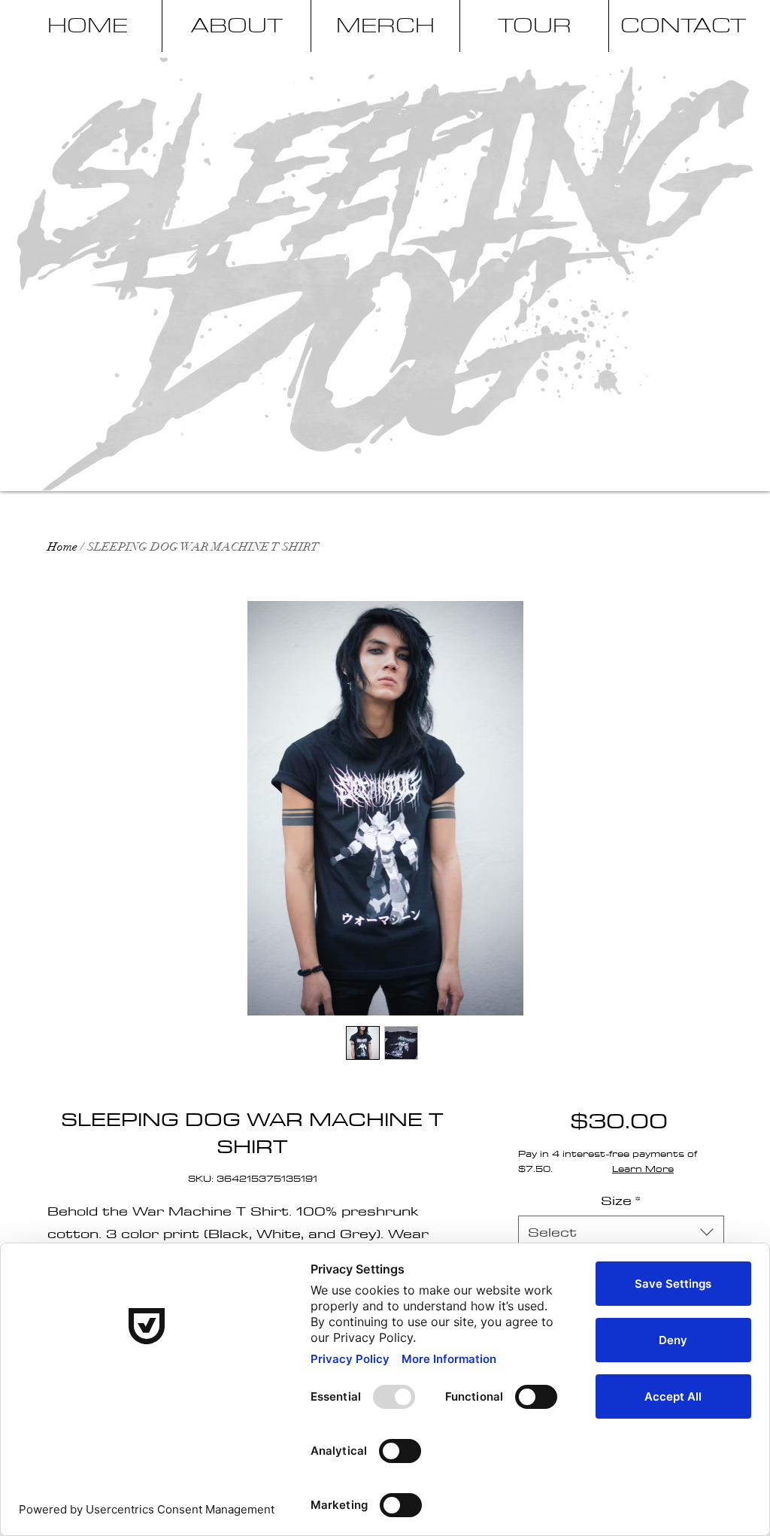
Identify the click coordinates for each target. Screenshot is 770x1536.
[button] (737, 65)
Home (62, 546)
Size (621, 1200)
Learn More (643, 1168)
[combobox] (620, 1232)
